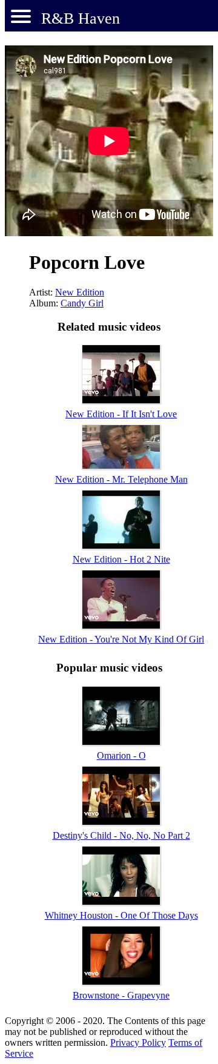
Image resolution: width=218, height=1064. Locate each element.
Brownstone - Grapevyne (121, 995)
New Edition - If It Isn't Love (121, 414)
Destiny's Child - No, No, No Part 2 (121, 835)
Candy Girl (82, 303)
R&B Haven (80, 18)
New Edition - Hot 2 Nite (121, 559)
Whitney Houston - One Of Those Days (121, 915)
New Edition (79, 292)
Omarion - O (121, 755)
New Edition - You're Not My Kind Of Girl (121, 639)
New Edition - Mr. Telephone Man (121, 479)
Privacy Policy (138, 1042)
